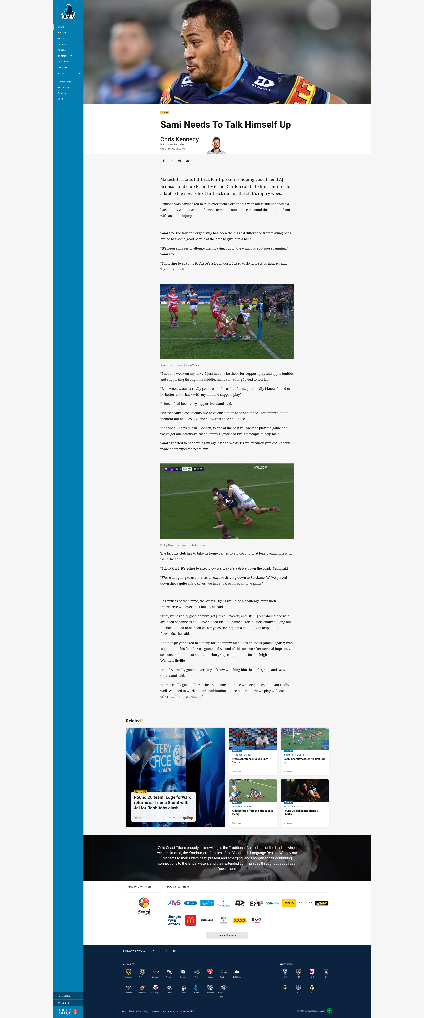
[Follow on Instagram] (174, 951)
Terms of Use (128, 1011)
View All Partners (227, 935)
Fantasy (63, 61)
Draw (61, 38)
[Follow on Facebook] (160, 951)
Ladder (62, 44)
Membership (64, 81)
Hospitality (63, 87)
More (61, 73)
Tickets (62, 93)
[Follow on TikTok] (152, 951)
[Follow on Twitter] (167, 951)
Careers (155, 1011)
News (61, 27)
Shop (60, 98)
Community (65, 56)
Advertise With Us (188, 1011)
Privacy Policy (142, 1011)
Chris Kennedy (179, 139)
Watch (62, 32)
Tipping (63, 67)
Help (164, 1011)
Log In (65, 1002)
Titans (164, 112)
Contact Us (173, 1011)
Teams (62, 50)
